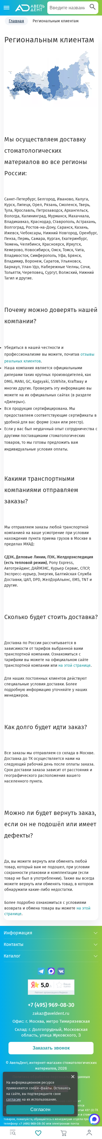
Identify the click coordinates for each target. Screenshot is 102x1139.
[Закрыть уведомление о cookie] (72, 1076)
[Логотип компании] (29, 8)
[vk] (61, 972)
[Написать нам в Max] (94, 1119)
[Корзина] (63, 1133)
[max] (51, 972)
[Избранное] (38, 1133)
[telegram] (41, 972)
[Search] (92, 7)
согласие (13, 1099)
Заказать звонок (51, 1048)
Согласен (40, 1109)
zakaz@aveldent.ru (51, 1013)
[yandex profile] (51, 987)
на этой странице (74, 665)
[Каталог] (6, 8)
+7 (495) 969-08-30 (51, 1005)
